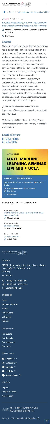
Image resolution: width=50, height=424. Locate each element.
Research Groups (10, 304)
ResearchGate (12, 375)
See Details (12, 195)
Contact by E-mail (14, 288)
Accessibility (7, 396)
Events (5, 308)
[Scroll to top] (47, 421)
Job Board (6, 317)
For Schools (7, 338)
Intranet (5, 321)
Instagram (10, 363)
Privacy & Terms (9, 392)
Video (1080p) (12, 139)
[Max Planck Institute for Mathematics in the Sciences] (4, 12)
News (4, 300)
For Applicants (8, 342)
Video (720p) (12, 142)
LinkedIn (10, 367)
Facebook (10, 358)
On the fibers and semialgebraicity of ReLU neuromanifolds (23, 214)
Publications (7, 312)
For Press (6, 346)
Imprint (5, 387)
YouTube (10, 371)
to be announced (11, 226)
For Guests (7, 334)
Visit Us (9, 275)
